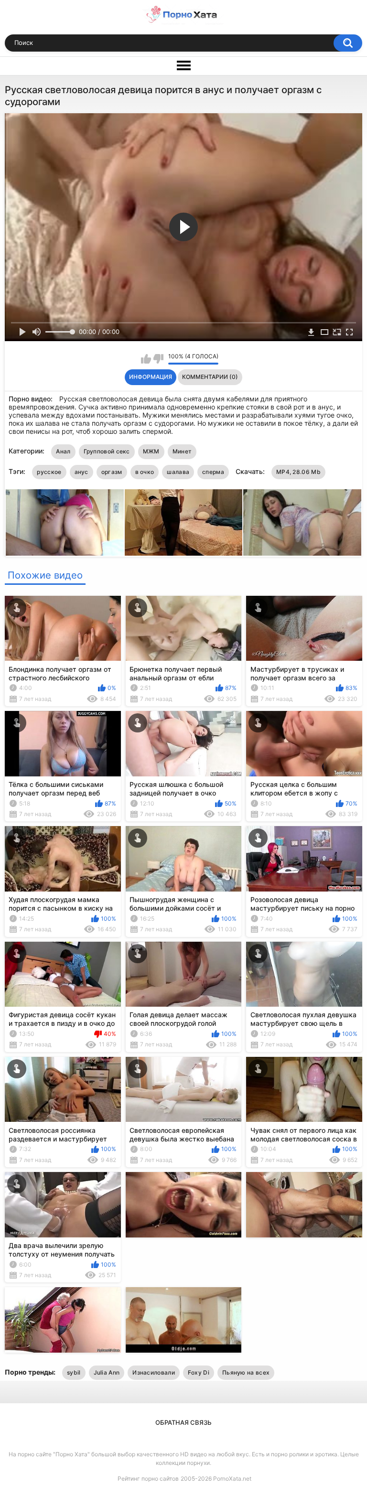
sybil (74, 1372)
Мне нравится (146, 359)
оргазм (111, 471)
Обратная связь (183, 1422)
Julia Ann (107, 1372)
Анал (63, 451)
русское (49, 471)
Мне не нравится (158, 359)
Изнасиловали (153, 1372)
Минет (182, 451)
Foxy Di (198, 1372)
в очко (144, 471)
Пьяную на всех (246, 1372)
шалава (178, 471)
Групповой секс (107, 451)
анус (81, 471)
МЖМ (151, 451)
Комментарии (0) (210, 376)
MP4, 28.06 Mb (298, 471)
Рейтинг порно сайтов (148, 1478)
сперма (213, 471)
